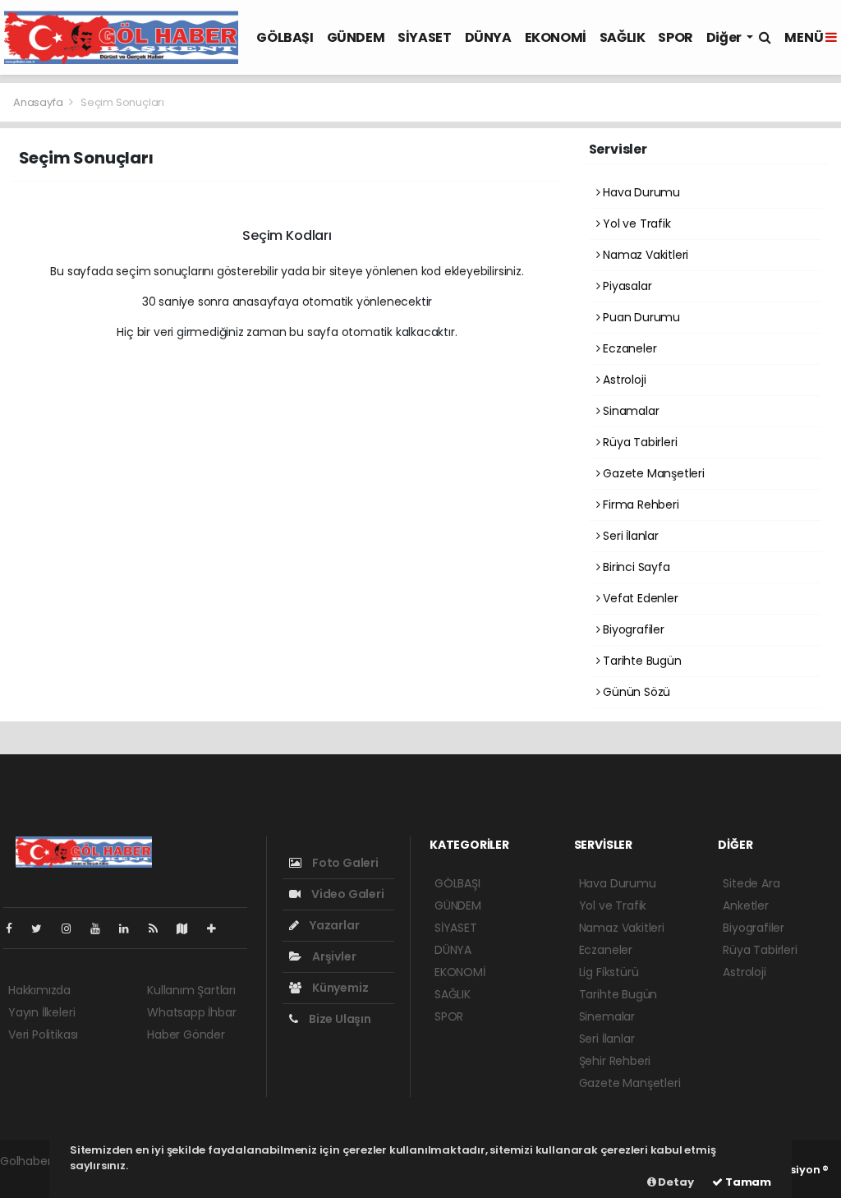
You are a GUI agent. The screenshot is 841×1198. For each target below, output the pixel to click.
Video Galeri (346, 894)
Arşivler (333, 956)
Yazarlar (333, 925)
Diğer (725, 37)
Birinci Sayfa (634, 567)
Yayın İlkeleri (41, 1012)
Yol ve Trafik (635, 223)
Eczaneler (628, 348)
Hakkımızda (39, 990)
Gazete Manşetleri (652, 473)
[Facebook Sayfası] (15, 928)
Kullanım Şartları (191, 990)
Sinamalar (629, 411)
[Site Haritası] (189, 928)
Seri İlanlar (629, 536)
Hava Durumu (640, 192)
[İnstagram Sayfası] (73, 928)
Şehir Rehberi (615, 1061)
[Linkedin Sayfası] (130, 928)
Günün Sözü (635, 692)
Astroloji (623, 379)
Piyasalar (625, 286)
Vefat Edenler (639, 598)
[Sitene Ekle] (218, 928)
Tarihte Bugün (640, 660)
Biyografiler (632, 629)
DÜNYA (488, 37)
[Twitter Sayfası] (43, 928)
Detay (675, 1182)
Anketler (745, 905)
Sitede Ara (751, 883)
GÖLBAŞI (284, 37)
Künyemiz (339, 987)
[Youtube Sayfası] (101, 928)
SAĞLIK (623, 37)
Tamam (747, 1182)
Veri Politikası (43, 1034)
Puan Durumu (640, 317)
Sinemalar (607, 1016)
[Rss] (160, 928)
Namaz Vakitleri (644, 255)
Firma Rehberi (639, 504)
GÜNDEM (356, 37)
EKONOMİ (555, 37)
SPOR (675, 37)
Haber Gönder (186, 1034)
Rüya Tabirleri (638, 442)
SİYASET (424, 37)
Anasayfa (39, 102)
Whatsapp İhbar (191, 1012)
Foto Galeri (344, 863)
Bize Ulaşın (338, 1019)
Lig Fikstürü (609, 972)
